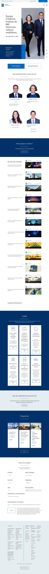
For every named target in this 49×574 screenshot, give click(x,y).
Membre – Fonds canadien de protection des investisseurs (33, 553)
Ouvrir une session (38, 532)
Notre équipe (16, 66)
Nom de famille (29, 472)
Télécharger (24, 405)
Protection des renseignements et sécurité (33, 536)
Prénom (10, 472)
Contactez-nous (24, 151)
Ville (9, 487)
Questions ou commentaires (16, 493)
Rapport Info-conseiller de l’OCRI (33, 547)
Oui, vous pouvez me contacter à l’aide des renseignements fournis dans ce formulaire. (26, 504)
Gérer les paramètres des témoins (38, 571)
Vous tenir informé (38, 540)
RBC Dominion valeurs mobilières (7, 1)
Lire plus (10, 439)
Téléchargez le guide (13, 347)
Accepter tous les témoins (38, 568)
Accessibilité (33, 543)
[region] (24, 568)
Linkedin (9, 539)
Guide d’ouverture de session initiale (39, 536)
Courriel (10, 480)
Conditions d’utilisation (33, 540)
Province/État (29, 487)
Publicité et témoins (33, 559)
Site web (26, 541)
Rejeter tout (38, 565)
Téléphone (28, 480)
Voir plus (24, 451)
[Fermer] (47, 565)
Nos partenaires (33, 66)
